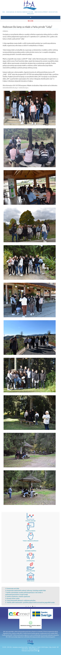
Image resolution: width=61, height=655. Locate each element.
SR (29, 21)
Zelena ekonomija (30, 571)
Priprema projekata (30, 531)
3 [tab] (30, 600)
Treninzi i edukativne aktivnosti (30, 541)
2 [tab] (28, 600)
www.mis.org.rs (23, 88)
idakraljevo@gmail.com (34, 649)
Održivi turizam (30, 581)
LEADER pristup (30, 561)
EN (32, 21)
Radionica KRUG (34, 650)
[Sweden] (42, 614)
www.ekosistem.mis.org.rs (10, 88)
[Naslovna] (30, 5)
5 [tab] (35, 600)
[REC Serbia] (30, 624)
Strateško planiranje (30, 521)
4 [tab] (32, 600)
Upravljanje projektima (30, 551)
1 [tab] (26, 600)
